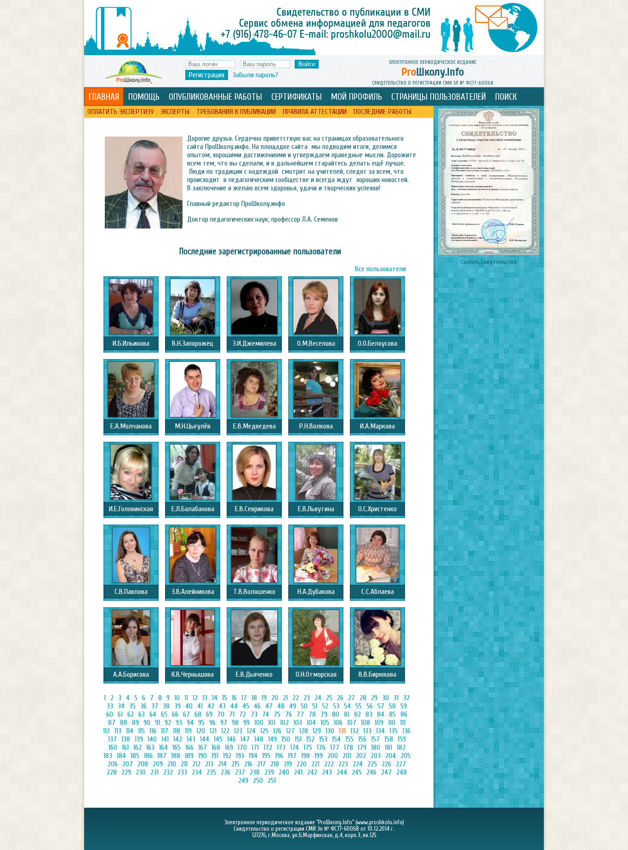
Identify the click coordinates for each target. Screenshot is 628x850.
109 (379, 723)
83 (368, 714)
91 (157, 723)
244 (342, 772)
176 (321, 747)
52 (325, 706)
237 (240, 772)
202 (361, 756)
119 (188, 731)
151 (298, 739)
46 (257, 706)
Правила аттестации (315, 112)
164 (163, 747)
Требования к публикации (236, 112)
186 (148, 756)
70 (220, 714)
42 (210, 706)
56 (369, 706)
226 (386, 764)
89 (135, 723)
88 (123, 723)
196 (279, 756)
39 (177, 706)
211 (184, 764)
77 (300, 714)
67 (186, 714)
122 (225, 731)
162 (137, 747)
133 (367, 731)
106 (338, 723)
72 (242, 714)
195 (266, 756)
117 (164, 731)
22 (295, 698)
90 (146, 723)
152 (310, 739)
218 (274, 764)
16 (234, 698)
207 (127, 764)
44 (234, 706)
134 (380, 731)
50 (304, 706)
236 (225, 772)
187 (161, 756)
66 (175, 714)
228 (112, 772)
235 (211, 772)
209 (158, 764)
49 (292, 706)
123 (238, 731)
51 (314, 706)
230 (141, 772)
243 (327, 772)
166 (189, 747)
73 (254, 714)
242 (312, 772)
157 (375, 739)
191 (214, 756)
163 (150, 747)
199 (318, 756)
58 (392, 706)
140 (152, 739)
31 (396, 698)
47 (269, 706)
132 (354, 731)
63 (141, 714)
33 (110, 706)
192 (227, 756)
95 (201, 723)
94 (190, 723)
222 (329, 764)
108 (365, 723)
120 (200, 731)
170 (242, 747)
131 (342, 731)
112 (106, 731)
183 (107, 756)
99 (246, 723)
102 (284, 723)
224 (358, 764)
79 (323, 714)
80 (335, 714)
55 (358, 706)
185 (135, 756)
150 (285, 739)
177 (334, 747)
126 (277, 731)
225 (372, 764)
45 (245, 706)
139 (139, 739)
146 (231, 739)
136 (406, 731)
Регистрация (206, 75)
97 (223, 723)
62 (130, 714)
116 (152, 731)
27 (351, 698)
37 (154, 706)
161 (125, 747)
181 (388, 747)
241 (298, 772)
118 (176, 731)
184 (121, 756)
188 (175, 756)
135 (393, 731)
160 (112, 747)
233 (182, 772)
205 (405, 756)
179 (362, 747)
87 (111, 723)
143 (191, 739)
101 (271, 723)
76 (288, 714)
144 (204, 739)
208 (142, 764)
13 (204, 698)
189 (189, 756)
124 (251, 731)
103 (297, 723)
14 (214, 698)
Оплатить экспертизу (120, 112)
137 (112, 739)
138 (125, 739)
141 (165, 739)
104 (311, 723)
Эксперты (174, 112)
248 (401, 772)
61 (120, 714)
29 (374, 698)
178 (348, 747)
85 (392, 714)
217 (261, 764)
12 (195, 698)
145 (218, 739)
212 (196, 764)
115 (141, 731)
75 (277, 714)
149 (272, 739)
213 (209, 764)
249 (243, 780)
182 (401, 747)
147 (245, 739)
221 (315, 764)
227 (401, 764)
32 (406, 698)
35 (132, 706)
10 (177, 698)
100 (258, 723)
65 (164, 714)
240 (284, 772)
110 (391, 723)
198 (305, 756)
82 (357, 714)
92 (168, 723)
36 (143, 706)
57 (380, 706)
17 (244, 698)
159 (402, 739)
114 (129, 731)
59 (403, 706)
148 (258, 739)
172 (267, 747)
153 (323, 739)
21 (285, 698)
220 (302, 764)
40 (189, 706)
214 (222, 764)
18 (254, 698)
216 (248, 764)
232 (168, 772)
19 (264, 698)
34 (121, 706)
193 (240, 756)
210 (171, 764)
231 (154, 772)
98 (235, 723)
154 (336, 739)
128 (303, 731)
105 (324, 723)
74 (265, 714)
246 (371, 772)
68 (197, 714)
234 (197, 772)
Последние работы (382, 112)
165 (176, 747)
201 (347, 756)
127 (290, 731)
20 (274, 698)
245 (357, 772)
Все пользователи (380, 269)
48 (281, 706)
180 (375, 747)
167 (202, 747)
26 (340, 698)
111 (402, 723)
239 (269, 772)
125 (264, 731)
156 (362, 739)
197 (292, 756)
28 (363, 698)
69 (209, 714)
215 (235, 764)
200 (332, 756)
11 (186, 698)
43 (222, 706)
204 (390, 756)
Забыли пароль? (255, 75)
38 (166, 706)
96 (212, 723)
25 (329, 698)
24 (317, 698)
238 (255, 772)
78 (312, 714)
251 (272, 780)
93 (179, 723)
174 (294, 747)
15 (224, 698)
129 (317, 731)
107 (351, 723)
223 (343, 764)
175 (307, 747)
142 (177, 739)
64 (152, 714)
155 (349, 739)
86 (403, 714)
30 (385, 698)
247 (386, 772)
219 (288, 764)
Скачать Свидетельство (489, 262)
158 (388, 739)
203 (376, 756)
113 (117, 731)
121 (213, 731)
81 (346, 714)
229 (126, 772)
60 (109, 714)
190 (202, 756)
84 (380, 714)
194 (253, 756)
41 (200, 706)
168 (215, 747)
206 (113, 764)
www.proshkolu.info (380, 822)
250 (258, 780)
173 (281, 747)
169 (229, 747)
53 (336, 706)
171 (255, 747)
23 (306, 698)
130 (329, 731)
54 (347, 706)
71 (231, 714)
